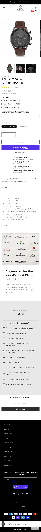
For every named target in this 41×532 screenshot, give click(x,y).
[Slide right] (39, 69)
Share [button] (5, 225)
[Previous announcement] (3, 2)
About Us (6, 429)
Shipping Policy (8, 452)
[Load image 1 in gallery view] (10, 68)
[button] (4, 8)
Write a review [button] (20, 409)
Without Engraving (9, 126)
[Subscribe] (35, 479)
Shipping (3, 93)
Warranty (6, 438)
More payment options (20, 152)
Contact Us (7, 425)
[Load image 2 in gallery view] (20, 68)
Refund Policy (8, 434)
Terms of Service (9, 443)
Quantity (3, 131)
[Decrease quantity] (34, 524)
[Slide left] (2, 69)
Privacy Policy (8, 447)
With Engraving (24, 126)
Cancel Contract (8, 465)
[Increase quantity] (38, 524)
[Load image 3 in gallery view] (31, 68)
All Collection (7, 460)
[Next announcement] (37, 2)
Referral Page (8, 456)
